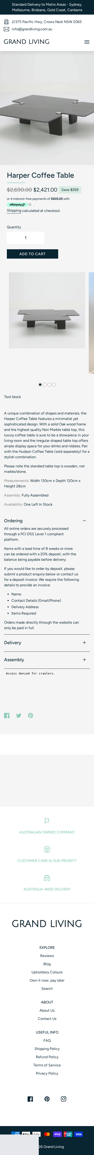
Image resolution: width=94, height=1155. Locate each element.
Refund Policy (47, 1057)
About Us (47, 1010)
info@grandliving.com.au (32, 29)
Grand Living (54, 1147)
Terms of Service (47, 1065)
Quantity (14, 227)
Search (47, 988)
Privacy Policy (47, 1073)
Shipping (14, 210)
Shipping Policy (47, 1049)
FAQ (47, 1040)
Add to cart (32, 254)
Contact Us (47, 1018)
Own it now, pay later (47, 980)
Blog (47, 964)
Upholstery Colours (47, 972)
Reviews (47, 956)
